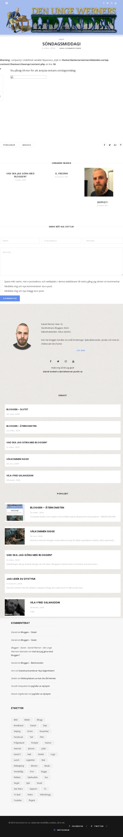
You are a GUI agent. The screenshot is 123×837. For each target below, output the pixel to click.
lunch (16, 760)
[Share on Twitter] (109, 145)
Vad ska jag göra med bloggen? (20, 175)
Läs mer (81, 350)
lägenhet (30, 760)
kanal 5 (17, 754)
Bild (15, 719)
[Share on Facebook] (104, 145)
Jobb (43, 748)
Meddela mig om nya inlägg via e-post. (24, 290)
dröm (30, 731)
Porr (32, 771)
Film (42, 737)
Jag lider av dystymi (20, 579)
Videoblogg (45, 794)
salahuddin (33, 777)
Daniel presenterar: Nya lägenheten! (36, 670)
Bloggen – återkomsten (21, 426)
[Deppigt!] (102, 182)
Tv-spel (17, 794)
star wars (18, 788)
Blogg (39, 719)
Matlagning (19, 765)
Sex (46, 777)
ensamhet (44, 731)
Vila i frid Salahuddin (19, 475)
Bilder (27, 719)
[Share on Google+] (115, 145)
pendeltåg (18, 771)
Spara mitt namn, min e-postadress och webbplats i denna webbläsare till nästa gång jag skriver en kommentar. (62, 281)
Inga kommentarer (70, 48)
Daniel (14, 632)
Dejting (17, 731)
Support (33, 788)
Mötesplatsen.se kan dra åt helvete (38, 678)
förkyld (34, 742)
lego (53, 754)
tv (45, 788)
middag (26, 145)
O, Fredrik (61, 173)
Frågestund (19, 742)
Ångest (32, 800)
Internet (17, 748)
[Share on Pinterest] (120, 145)
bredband (18, 725)
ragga (44, 771)
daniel (33, 725)
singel (16, 783)
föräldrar (9, 145)
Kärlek (41, 754)
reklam (17, 777)
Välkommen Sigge (17, 459)
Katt (29, 754)
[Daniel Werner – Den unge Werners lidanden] (61, 20)
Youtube (18, 800)
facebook (18, 737)
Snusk (39, 783)
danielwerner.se (23, 822)
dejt (45, 725)
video (30, 794)
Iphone (31, 748)
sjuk (28, 783)
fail (31, 737)
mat (43, 760)
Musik (47, 765)
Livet (62, 39)
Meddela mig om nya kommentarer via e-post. (28, 286)
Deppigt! (102, 202)
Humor (48, 742)
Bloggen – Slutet (17, 409)
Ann (13, 670)
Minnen (34, 765)
